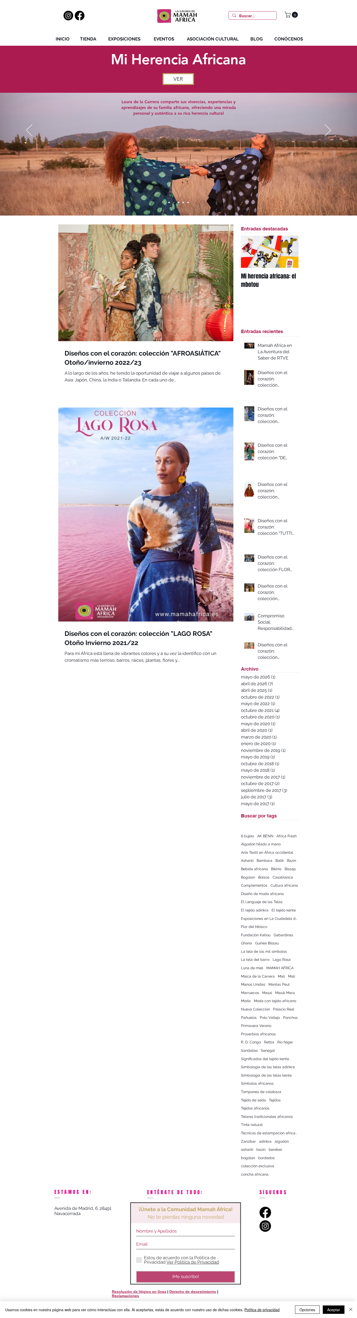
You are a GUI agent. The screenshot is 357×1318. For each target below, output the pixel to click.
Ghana (246, 943)
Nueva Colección (255, 1009)
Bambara (264, 860)
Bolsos (263, 877)
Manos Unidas (253, 984)
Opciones (307, 1309)
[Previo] (29, 130)
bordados (266, 1158)
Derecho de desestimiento (192, 1292)
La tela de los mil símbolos (264, 951)
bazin (261, 1149)
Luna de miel (252, 968)
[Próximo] (328, 130)
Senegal (268, 1050)
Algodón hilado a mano (261, 844)
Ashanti (247, 860)
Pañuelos (249, 1017)
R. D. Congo (251, 1042)
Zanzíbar (248, 1141)
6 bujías (247, 836)
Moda (246, 1001)
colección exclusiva (257, 1166)
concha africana (254, 1174)
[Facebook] (79, 15)
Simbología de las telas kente (266, 1075)
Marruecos (250, 993)
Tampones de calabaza (261, 1092)
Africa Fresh (287, 836)
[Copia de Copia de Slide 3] (183, 202)
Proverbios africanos (258, 1034)
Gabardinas (283, 935)
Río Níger (285, 1042)
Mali (281, 976)
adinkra (265, 1141)
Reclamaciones (125, 1296)
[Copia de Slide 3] (188, 202)
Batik (279, 860)
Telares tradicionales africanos (267, 1116)
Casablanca (283, 877)
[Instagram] (68, 15)
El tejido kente (284, 910)
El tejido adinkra (254, 910)
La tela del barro (255, 959)
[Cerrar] (351, 1309)
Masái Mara (285, 993)
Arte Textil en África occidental (267, 852)
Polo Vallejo (270, 1017)
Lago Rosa (282, 959)
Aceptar (333, 1309)
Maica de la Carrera (258, 976)
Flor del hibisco (254, 927)
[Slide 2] (174, 202)
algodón (282, 1141)
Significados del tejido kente (265, 1059)
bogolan (248, 1158)
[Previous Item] (249, 252)
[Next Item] (290, 252)
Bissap (290, 869)
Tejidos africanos (255, 1108)
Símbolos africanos (257, 1083)
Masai (267, 993)
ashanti (247, 1149)
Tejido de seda (253, 1100)
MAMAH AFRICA (279, 968)
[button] (292, 15)
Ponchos (290, 1017)
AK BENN (265, 836)
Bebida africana (254, 869)
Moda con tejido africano (275, 1001)
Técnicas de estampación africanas (269, 1133)
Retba (269, 1042)
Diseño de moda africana (262, 894)
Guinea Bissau (267, 943)
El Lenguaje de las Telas (262, 902)
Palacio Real (283, 1009)
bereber (275, 1149)
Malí (291, 976)
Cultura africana (284, 885)
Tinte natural (252, 1125)
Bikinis (276, 869)
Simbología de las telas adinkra (268, 1067)
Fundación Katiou (255, 935)
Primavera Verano (256, 1026)
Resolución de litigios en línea (139, 1292)
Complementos (254, 885)
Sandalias (249, 1050)
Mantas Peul (279, 984)
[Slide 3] (178, 202)
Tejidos (275, 1100)
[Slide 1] (169, 202)
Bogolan (248, 877)
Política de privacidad (262, 1309)
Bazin (291, 860)
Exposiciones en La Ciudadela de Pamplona (269, 918)
